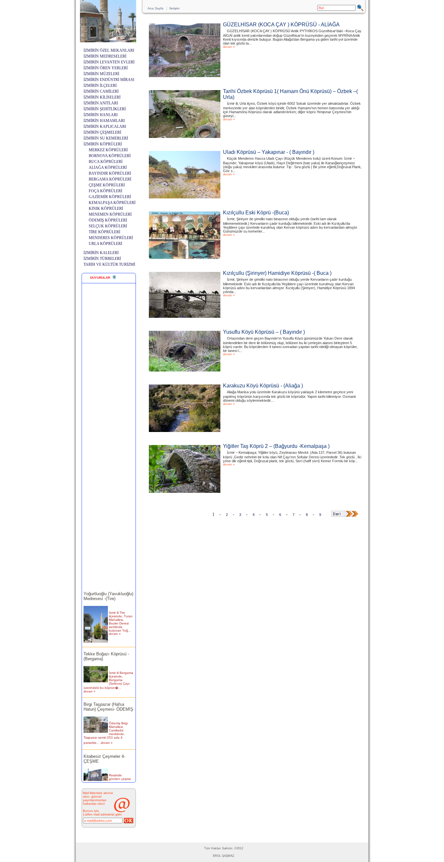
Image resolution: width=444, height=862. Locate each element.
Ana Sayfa (155, 8)
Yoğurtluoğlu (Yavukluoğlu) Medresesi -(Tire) (108, 591)
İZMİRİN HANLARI (101, 115)
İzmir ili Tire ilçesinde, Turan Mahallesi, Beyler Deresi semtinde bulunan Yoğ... (121, 616)
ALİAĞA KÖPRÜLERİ (108, 167)
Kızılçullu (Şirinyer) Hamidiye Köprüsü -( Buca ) (277, 273)
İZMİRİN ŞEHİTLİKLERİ (105, 109)
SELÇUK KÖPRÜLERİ (108, 226)
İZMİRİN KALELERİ (101, 252)
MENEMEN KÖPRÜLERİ (110, 214)
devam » (115, 628)
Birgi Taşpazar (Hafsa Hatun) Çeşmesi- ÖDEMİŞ (108, 701)
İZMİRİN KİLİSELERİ (102, 97)
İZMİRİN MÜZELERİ (101, 74)
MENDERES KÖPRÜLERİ (111, 238)
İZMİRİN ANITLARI (101, 103)
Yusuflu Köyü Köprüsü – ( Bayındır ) (264, 332)
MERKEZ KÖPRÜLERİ (108, 150)
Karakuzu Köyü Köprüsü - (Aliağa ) (263, 385)
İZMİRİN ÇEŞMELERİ (102, 132)
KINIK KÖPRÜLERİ (106, 208)
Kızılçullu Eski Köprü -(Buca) (256, 212)
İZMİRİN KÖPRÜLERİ (103, 144)
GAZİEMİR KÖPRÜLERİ (110, 197)
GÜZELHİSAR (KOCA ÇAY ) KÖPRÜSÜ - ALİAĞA (281, 24)
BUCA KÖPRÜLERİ (106, 161)
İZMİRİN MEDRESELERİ (105, 56)
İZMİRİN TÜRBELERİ (102, 258)
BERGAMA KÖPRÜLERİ (110, 179)
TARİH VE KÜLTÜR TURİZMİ (109, 264)
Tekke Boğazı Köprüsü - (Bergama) (106, 650)
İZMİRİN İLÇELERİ (100, 85)
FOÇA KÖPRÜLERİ (105, 191)
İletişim (174, 8)
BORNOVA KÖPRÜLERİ (110, 156)
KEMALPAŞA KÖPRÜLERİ (112, 202)
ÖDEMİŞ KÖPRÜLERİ (108, 220)
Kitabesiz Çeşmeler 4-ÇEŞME (104, 753)
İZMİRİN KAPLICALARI (105, 126)
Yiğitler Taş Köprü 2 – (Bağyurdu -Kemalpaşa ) (276, 446)
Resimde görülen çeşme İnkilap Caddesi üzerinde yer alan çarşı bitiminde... (120, 778)
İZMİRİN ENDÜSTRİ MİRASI (109, 79)
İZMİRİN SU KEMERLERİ (106, 138)
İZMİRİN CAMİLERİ (101, 91)
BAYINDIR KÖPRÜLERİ (110, 173)
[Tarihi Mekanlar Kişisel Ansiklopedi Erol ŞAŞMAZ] (108, 40)
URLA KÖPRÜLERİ (105, 243)
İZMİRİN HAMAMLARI (104, 120)
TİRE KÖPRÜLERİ (104, 232)
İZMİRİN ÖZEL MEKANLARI (109, 50)
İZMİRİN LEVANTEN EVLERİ (109, 62)
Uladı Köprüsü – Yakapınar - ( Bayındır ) (268, 152)
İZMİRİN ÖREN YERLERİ (106, 68)
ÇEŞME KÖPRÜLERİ (107, 185)
